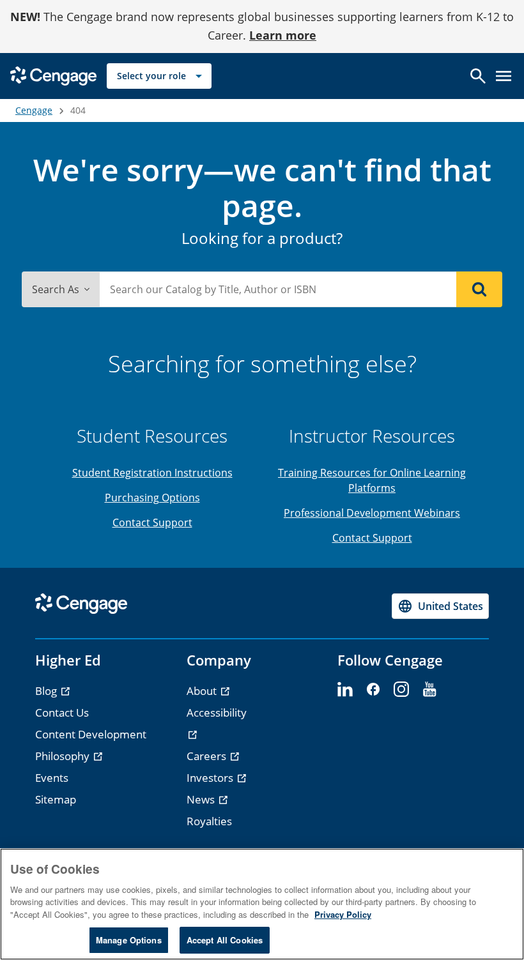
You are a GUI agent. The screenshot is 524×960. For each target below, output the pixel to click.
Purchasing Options (152, 498)
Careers (208, 756)
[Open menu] (503, 76)
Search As (55, 289)
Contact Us (62, 712)
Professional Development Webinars (372, 513)
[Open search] (478, 76)
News (202, 799)
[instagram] (401, 689)
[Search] (479, 289)
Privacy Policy (342, 914)
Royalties (209, 821)
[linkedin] (345, 689)
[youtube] (429, 689)
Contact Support (152, 522)
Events (51, 777)
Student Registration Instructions (152, 473)
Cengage (33, 110)
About (203, 690)
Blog (47, 690)
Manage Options (129, 940)
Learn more (282, 35)
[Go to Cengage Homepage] (53, 74)
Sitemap (55, 799)
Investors (211, 777)
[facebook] (373, 689)
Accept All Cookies (225, 940)
